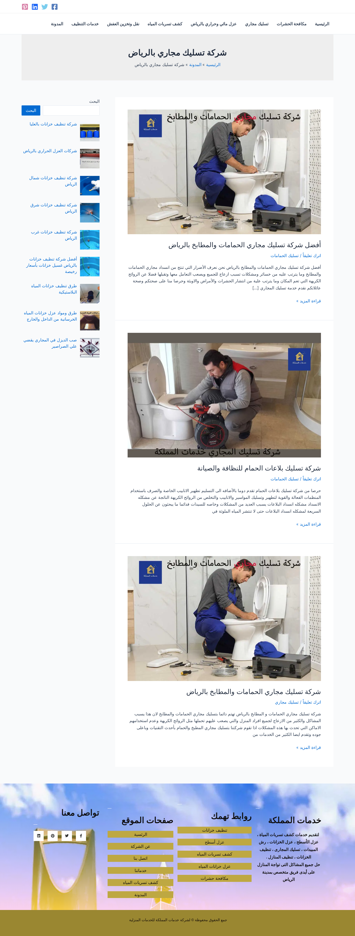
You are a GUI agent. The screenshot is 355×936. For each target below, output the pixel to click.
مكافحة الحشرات (292, 23)
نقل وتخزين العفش (123, 23)
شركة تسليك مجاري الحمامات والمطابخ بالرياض (253, 691)
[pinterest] (25, 6)
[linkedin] (34, 6)
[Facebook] (54, 6)
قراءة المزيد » (308, 300)
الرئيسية (322, 23)
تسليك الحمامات (285, 255)
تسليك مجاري (256, 23)
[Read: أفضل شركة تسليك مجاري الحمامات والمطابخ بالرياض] (224, 171)
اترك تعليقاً (312, 255)
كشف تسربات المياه (165, 23)
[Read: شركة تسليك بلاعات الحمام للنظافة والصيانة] (224, 394)
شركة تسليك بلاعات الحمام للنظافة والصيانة (259, 468)
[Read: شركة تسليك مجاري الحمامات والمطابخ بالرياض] (224, 618)
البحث (94, 101)
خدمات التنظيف (85, 23)
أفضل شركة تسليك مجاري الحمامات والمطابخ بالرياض (244, 245)
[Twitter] (44, 6)
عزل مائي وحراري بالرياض (214, 23)
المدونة (57, 23)
